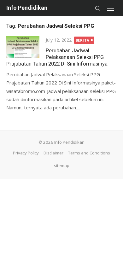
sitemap (61, 165)
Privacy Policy (26, 153)
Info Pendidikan (26, 7)
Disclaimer (53, 153)
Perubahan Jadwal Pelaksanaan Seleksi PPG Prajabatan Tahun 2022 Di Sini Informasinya (57, 57)
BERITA (83, 40)
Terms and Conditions (89, 153)
